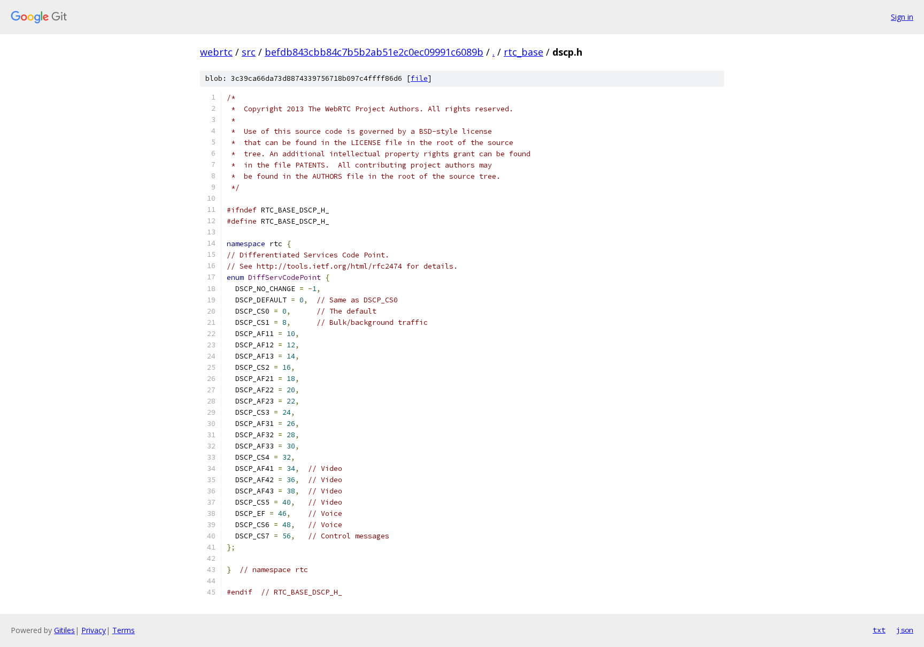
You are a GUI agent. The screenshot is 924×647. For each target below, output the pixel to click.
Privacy (93, 630)
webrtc (216, 51)
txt (879, 630)
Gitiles (64, 630)
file (419, 78)
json (904, 630)
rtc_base (523, 51)
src (249, 51)
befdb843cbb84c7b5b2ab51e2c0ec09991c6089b (374, 51)
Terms (123, 630)
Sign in (902, 17)
